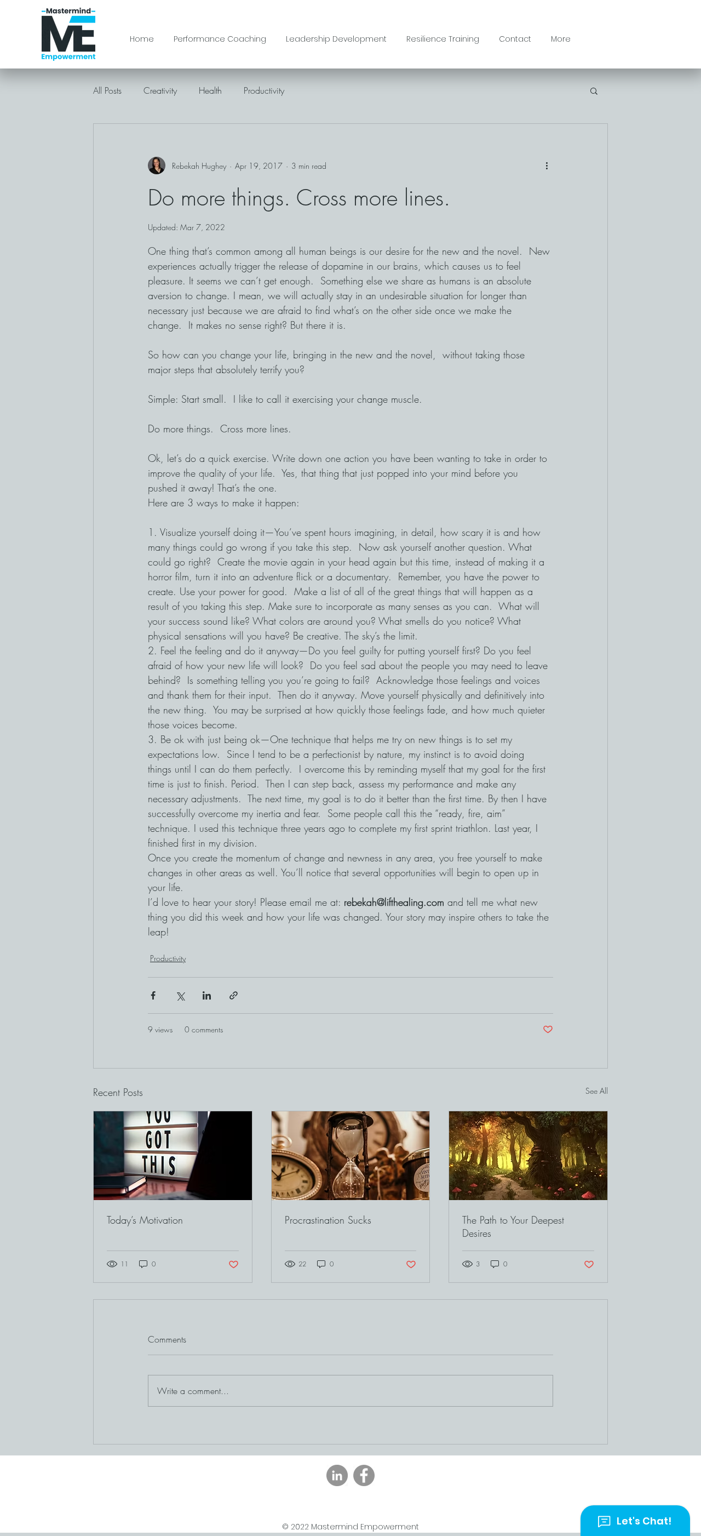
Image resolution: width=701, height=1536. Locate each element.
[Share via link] (233, 995)
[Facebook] (364, 1475)
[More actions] (546, 165)
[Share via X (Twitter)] (180, 995)
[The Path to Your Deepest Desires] (528, 1155)
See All (596, 1091)
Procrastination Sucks (328, 1219)
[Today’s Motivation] (173, 1155)
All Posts (107, 90)
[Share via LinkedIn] (207, 995)
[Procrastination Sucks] (351, 1155)
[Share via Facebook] (153, 995)
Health (210, 90)
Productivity (264, 90)
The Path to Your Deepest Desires (513, 1226)
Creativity (160, 90)
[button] (594, 90)
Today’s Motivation (145, 1219)
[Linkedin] (337, 1475)
